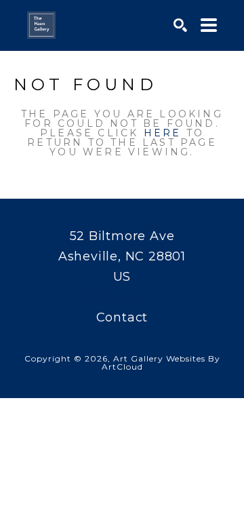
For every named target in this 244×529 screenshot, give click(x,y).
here (163, 133)
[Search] (180, 25)
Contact (122, 317)
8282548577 (122, 297)
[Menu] (209, 25)
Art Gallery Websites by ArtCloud (161, 362)
